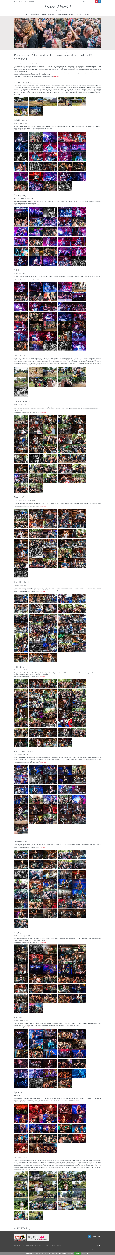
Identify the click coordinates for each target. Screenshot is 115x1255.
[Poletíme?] (21, 514)
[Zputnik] (21, 1109)
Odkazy (78, 14)
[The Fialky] (21, 683)
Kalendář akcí (35, 14)
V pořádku (77, 1253)
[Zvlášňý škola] (21, 137)
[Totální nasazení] (21, 419)
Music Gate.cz (56, 76)
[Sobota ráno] (21, 372)
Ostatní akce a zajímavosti (65, 14)
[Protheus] (21, 1034)
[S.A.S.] (21, 287)
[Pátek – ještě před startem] (21, 101)
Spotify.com (43, 506)
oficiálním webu (30, 1027)
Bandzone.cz (43, 130)
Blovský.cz (91, 1249)
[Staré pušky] (21, 212)
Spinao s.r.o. (98, 1249)
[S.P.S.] (21, 854)
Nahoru (97, 1245)
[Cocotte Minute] (21, 598)
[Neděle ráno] (21, 1176)
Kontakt (86, 14)
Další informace (85, 1253)
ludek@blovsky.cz (30, 1)
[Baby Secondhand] (21, 770)
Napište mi (96, 1236)
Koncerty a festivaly (48, 14)
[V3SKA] (21, 949)
